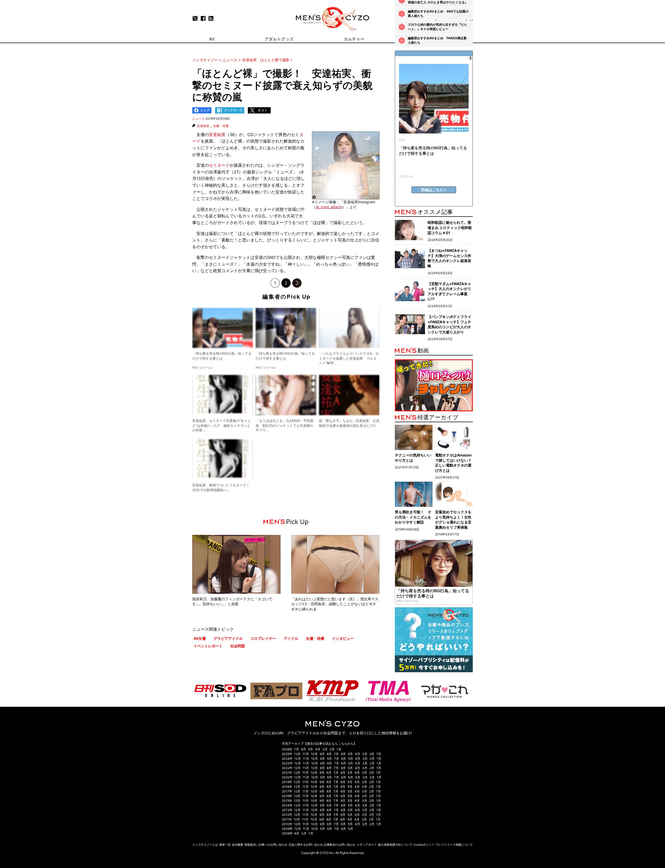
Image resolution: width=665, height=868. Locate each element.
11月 (306, 754)
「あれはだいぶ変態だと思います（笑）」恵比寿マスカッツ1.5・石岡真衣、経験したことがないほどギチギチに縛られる (334, 604)
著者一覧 (225, 844)
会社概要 (237, 844)
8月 (329, 754)
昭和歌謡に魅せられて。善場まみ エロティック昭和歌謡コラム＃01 (450, 227)
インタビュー (343, 638)
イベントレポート (208, 646)
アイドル (291, 638)
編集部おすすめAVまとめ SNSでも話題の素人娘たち (438, 13)
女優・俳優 (221, 125)
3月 (325, 749)
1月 (339, 749)
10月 (314, 754)
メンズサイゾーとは (205, 844)
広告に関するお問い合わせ (306, 844)
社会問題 (237, 646)
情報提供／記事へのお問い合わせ (265, 844)
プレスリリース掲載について (454, 844)
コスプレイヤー (263, 638)
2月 (332, 749)
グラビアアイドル (228, 638)
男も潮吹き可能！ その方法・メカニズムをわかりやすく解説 (413, 517)
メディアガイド (367, 844)
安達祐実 (203, 125)
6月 (303, 749)
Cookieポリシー (423, 844)
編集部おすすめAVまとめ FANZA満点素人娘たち (437, 40)
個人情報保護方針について (395, 844)
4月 (317, 749)
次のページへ (297, 283)
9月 (322, 754)
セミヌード (219, 165)
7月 (296, 749)
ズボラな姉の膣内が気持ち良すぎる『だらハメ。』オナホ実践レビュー (437, 27)
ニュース (198, 118)
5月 (310, 749)
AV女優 (200, 638)
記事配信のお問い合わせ (339, 844)
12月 (297, 754)
